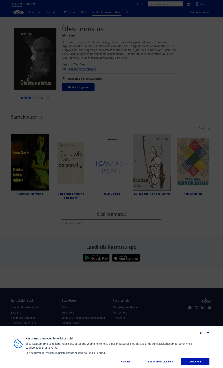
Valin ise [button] (125, 361)
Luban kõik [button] (195, 361)
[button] (202, 333)
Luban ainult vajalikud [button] (160, 361)
